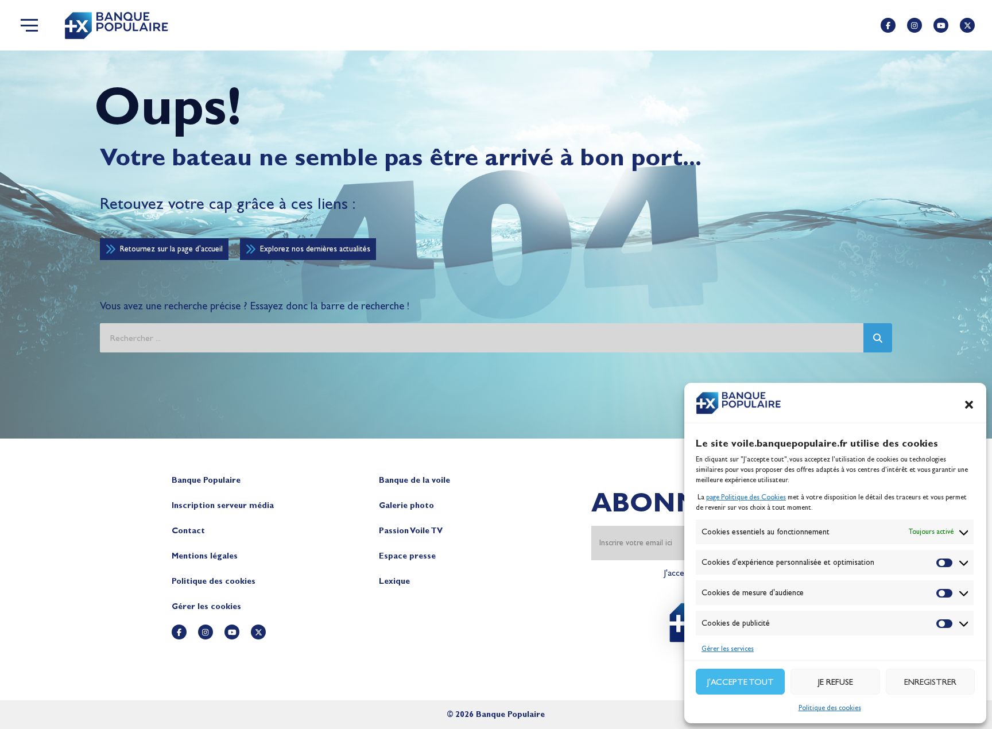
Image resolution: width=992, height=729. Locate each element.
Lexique (394, 581)
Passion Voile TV (411, 531)
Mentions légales (205, 556)
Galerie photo (406, 505)
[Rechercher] (877, 337)
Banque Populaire (206, 480)
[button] (969, 404)
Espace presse (407, 556)
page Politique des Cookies (746, 497)
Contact (188, 531)
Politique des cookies (830, 708)
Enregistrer (930, 682)
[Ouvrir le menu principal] (29, 25)
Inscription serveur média (223, 505)
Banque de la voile (414, 480)
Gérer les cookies (206, 606)
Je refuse (835, 682)
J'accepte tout (740, 682)
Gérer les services (728, 649)
